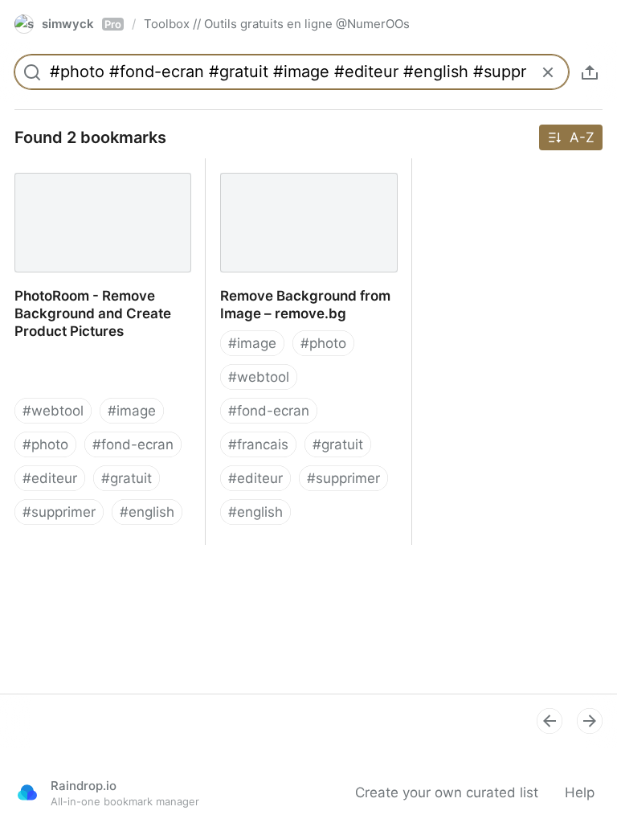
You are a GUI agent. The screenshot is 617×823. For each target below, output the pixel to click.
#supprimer (59, 512)
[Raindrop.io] (27, 792)
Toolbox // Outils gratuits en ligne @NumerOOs (277, 23)
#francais (258, 444)
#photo (45, 444)
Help (580, 792)
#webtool (53, 411)
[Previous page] (549, 721)
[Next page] (590, 721)
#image (132, 411)
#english (147, 512)
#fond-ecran (133, 444)
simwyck (81, 23)
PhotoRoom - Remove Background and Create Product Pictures (76, 185)
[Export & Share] (590, 72)
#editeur (49, 478)
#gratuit (126, 478)
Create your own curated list (446, 792)
